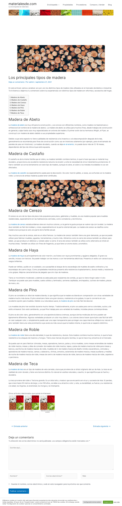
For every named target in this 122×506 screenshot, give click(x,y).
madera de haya (17, 256)
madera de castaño (18, 173)
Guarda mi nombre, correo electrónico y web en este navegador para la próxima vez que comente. (51, 484)
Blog (110, 5)
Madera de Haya (17, 105)
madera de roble (17, 335)
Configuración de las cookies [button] (92, 502)
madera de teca (17, 369)
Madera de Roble (18, 110)
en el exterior (68, 144)
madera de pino (67, 301)
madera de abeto (18, 125)
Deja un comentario (16, 82)
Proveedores (81, 5)
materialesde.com (23, 4)
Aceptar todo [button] (108, 502)
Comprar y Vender (97, 5)
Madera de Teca (17, 113)
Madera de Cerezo (18, 103)
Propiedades (68, 5)
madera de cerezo (18, 224)
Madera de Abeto (18, 97)
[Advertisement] (61, 30)
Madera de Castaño (19, 100)
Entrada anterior (20, 426)
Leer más (117, 502)
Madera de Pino (17, 108)
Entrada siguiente (101, 426)
